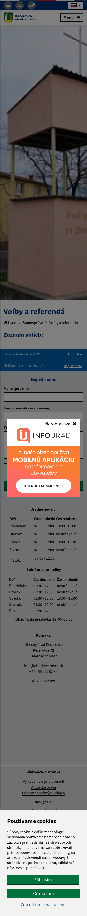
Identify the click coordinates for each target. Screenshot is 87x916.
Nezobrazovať (59, 424)
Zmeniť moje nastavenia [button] (44, 905)
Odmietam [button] (43, 893)
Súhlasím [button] (43, 880)
